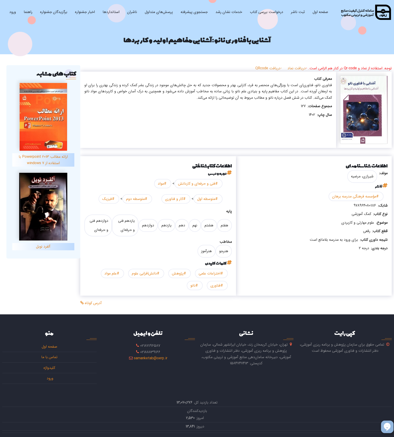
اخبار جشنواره (85, 12)
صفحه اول (320, 12)
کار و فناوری (174, 199)
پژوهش (178, 273)
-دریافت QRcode (268, 68)
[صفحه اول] (366, 12)
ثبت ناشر (298, 12)
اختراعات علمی (209, 273)
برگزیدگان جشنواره (53, 12)
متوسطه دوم (135, 199)
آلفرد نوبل (43, 246)
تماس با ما (49, 357)
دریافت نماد (297, 68)
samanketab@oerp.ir (150, 358)
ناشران (132, 12)
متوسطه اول (206, 199)
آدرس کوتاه (93, 303)
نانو (192, 285)
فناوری (215, 285)
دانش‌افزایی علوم (144, 273)
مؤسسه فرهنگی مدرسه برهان (354, 196)
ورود (12, 12)
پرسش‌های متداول (159, 12)
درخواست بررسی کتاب (266, 12)
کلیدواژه (49, 368)
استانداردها (111, 12)
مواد (161, 183)
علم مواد (110, 273)
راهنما (28, 12)
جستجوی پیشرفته (194, 12)
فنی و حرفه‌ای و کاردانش (196, 183)
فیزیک (107, 199)
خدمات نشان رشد (228, 12)
